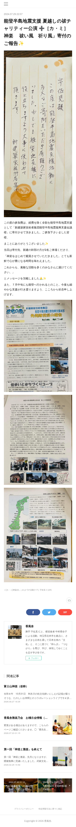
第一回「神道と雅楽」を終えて (23, 749)
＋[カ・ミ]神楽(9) (11, 589)
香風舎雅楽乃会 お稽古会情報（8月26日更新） (33, 717)
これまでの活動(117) (29, 589)
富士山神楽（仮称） (16, 686)
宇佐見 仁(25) (46, 589)
